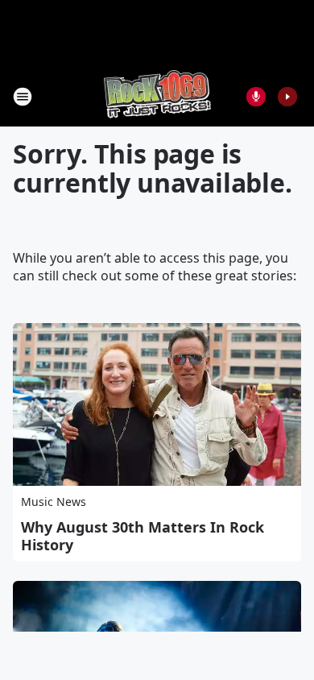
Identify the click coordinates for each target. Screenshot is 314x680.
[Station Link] (157, 96)
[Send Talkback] (256, 96)
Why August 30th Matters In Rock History (142, 536)
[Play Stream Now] (287, 96)
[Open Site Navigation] (22, 96)
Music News (53, 501)
